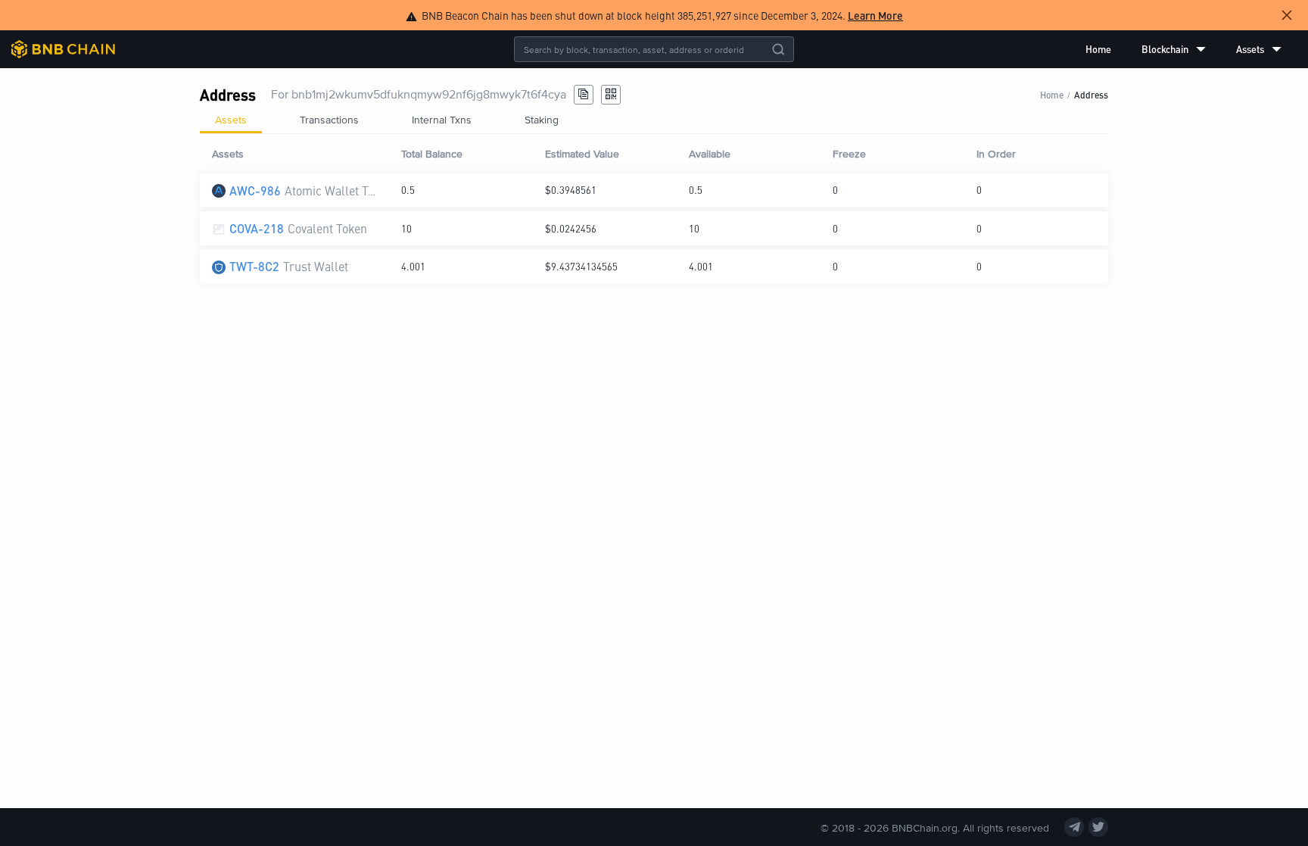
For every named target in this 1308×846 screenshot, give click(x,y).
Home (1098, 49)
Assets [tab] (231, 119)
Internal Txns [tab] (442, 119)
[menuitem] (1098, 49)
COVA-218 (256, 228)
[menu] (1183, 49)
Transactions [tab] (329, 119)
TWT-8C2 (254, 266)
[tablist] (654, 119)
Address (1091, 94)
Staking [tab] (542, 119)
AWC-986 (255, 190)
